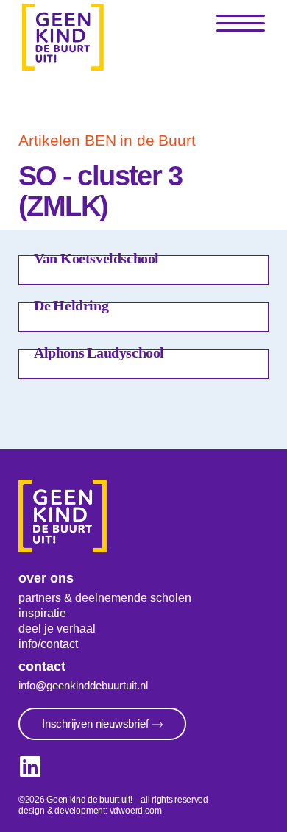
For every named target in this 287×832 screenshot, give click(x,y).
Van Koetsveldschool (96, 258)
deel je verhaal (57, 628)
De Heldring (71, 305)
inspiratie (42, 613)
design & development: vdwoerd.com (89, 811)
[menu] (241, 24)
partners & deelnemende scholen (104, 597)
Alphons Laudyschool (99, 352)
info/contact (48, 644)
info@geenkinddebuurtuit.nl (83, 685)
